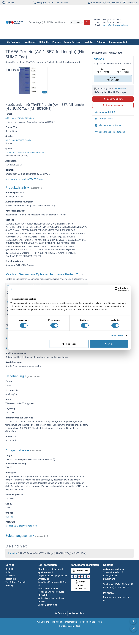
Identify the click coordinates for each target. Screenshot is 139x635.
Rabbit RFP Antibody (48, 588)
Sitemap (9, 585)
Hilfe (7, 572)
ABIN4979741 (103, 70)
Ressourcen (11, 579)
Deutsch (10, 2)
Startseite (12, 553)
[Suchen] (87, 22)
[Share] (133, 621)
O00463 (9, 516)
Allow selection (69, 344)
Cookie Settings (87, 622)
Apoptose (32, 526)
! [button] (80, 274)
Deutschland (120, 88)
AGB (100, 622)
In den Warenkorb (114, 99)
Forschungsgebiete (118, 42)
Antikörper (30, 42)
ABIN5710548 (113, 78)
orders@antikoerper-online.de (115, 25)
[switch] (54, 325)
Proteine (56, 42)
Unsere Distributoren (47, 605)
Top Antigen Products (15, 582)
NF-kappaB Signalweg (16, 526)
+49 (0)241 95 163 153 (48, 2)
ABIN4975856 (123, 70)
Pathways (101, 42)
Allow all (109, 344)
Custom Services (72, 42)
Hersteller (88, 42)
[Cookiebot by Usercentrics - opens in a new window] (117, 289)
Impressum (57, 622)
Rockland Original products (51, 592)
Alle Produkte (13, 42)
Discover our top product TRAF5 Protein (24, 179)
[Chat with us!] (133, 628)
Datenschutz (71, 622)
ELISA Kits (44, 42)
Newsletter (10, 575)
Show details (117, 335)
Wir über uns (43, 622)
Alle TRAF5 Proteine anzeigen (19, 118)
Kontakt (64, 2)
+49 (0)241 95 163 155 (118, 587)
